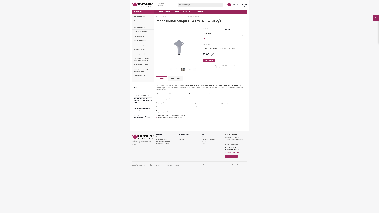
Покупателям (184, 134)
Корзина (181, 139)
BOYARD (227, 29)
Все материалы (148, 87)
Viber (233, 152)
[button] (143, 12)
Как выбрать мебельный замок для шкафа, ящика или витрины (143, 100)
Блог (177, 12)
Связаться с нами (231, 156)
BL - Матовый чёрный (210, 48)
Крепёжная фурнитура (163, 143)
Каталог (159, 134)
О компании (187, 12)
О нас (203, 143)
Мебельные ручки (161, 136)
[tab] (161, 78)
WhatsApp (228, 152)
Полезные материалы (142, 95)
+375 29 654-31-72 (239, 4)
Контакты (244, 6)
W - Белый (232, 48)
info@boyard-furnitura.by (232, 149)
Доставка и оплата (163, 12)
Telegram (238, 152)
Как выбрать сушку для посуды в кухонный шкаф (142, 116)
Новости (138, 92)
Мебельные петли (161, 139)
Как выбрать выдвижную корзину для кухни (142, 109)
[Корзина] (376, 18)
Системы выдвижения (163, 141)
